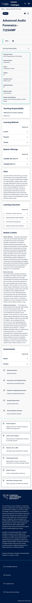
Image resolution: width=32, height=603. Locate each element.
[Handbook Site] (11, 497)
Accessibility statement (11, 566)
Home (3, 9)
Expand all (25, 127)
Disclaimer (8, 575)
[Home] (5, 4)
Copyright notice (9, 583)
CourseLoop (27, 600)
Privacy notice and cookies (12, 592)
